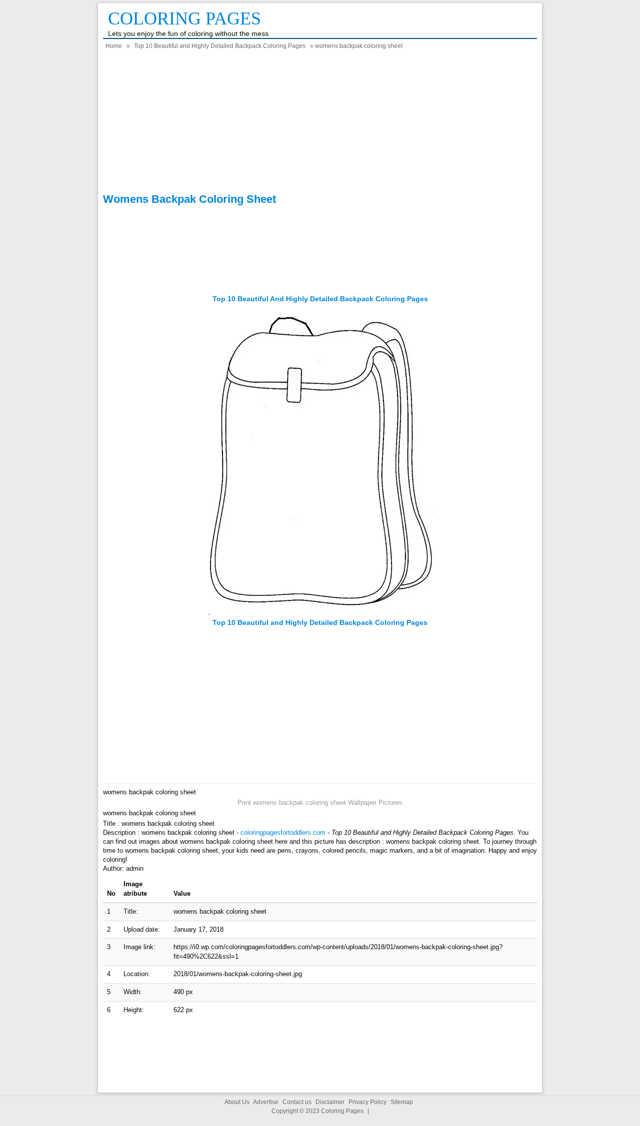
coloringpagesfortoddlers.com (283, 832)
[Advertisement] (320, 123)
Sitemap (401, 1102)
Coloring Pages (184, 18)
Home (114, 45)
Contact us (297, 1102)
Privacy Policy (367, 1102)
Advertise (265, 1102)
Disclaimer (330, 1102)
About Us (237, 1102)
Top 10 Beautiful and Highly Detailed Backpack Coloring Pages (220, 45)
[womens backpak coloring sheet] (320, 613)
